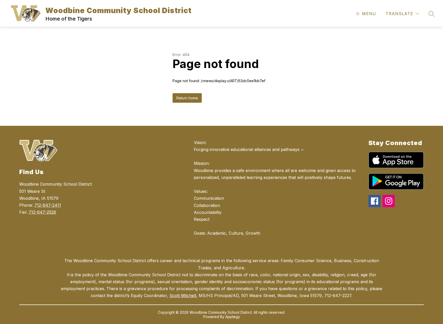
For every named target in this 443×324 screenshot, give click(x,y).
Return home (187, 98)
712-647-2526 (42, 212)
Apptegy (232, 317)
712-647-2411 (47, 205)
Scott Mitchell (182, 295)
